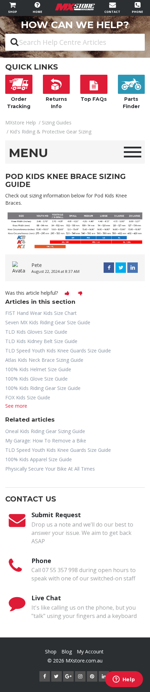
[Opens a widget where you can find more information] (124, 680)
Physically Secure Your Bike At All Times (50, 468)
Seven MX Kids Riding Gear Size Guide (47, 322)
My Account (90, 651)
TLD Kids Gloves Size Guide (36, 331)
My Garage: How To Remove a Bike (45, 440)
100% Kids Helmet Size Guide (38, 369)
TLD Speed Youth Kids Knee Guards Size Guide (58, 350)
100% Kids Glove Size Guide (36, 378)
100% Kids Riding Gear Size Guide (43, 388)
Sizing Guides (57, 122)
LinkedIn (132, 267)
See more (16, 405)
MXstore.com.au (84, 660)
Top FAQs (94, 99)
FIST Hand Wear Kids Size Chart (41, 313)
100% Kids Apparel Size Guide (38, 459)
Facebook (109, 267)
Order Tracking (18, 102)
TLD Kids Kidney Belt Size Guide (41, 341)
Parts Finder (131, 102)
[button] (67, 293)
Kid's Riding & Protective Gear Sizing (50, 131)
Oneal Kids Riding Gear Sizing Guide (45, 431)
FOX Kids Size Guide (27, 397)
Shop (51, 651)
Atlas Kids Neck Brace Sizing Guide (44, 360)
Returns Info (56, 102)
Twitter (120, 267)
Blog (66, 651)
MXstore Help (20, 122)
